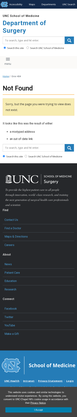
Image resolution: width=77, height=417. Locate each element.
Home (6, 76)
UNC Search (68, 4)
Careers (9, 245)
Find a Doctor (12, 228)
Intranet (29, 380)
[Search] (69, 40)
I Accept (38, 410)
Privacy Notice (38, 403)
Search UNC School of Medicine (47, 48)
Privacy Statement (50, 380)
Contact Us (11, 220)
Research (10, 289)
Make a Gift (11, 334)
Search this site (15, 48)
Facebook (10, 308)
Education (10, 281)
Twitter (8, 317)
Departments (49, 4)
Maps (32, 4)
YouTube (9, 325)
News (8, 264)
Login (70, 380)
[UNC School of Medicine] (38, 365)
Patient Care (12, 272)
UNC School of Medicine (21, 16)
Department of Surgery (24, 26)
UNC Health (12, 380)
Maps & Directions (16, 236)
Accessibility (15, 4)
